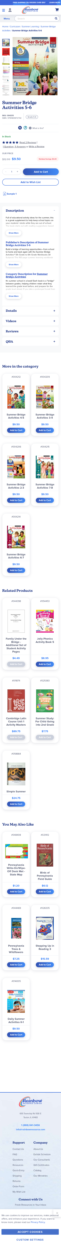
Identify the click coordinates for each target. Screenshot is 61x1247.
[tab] (30, 210)
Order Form (18, 1186)
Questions (18, 1159)
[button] (6, 50)
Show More (14, 233)
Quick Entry (18, 1170)
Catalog (37, 1170)
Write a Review (36, 146)
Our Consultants (41, 1159)
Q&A (9, 341)
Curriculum (15, 26)
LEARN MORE (54, 2)
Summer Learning (30, 26)
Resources (18, 1165)
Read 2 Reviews (28, 142)
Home (5, 26)
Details (11, 311)
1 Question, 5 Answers (14, 146)
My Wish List (19, 1191)
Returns (16, 1181)
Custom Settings (30, 1240)
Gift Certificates (41, 1165)
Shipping (17, 1175)
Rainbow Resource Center (30, 1101)
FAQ (15, 1154)
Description (15, 210)
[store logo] (30, 10)
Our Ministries (40, 1175)
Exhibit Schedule (41, 1154)
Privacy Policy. (38, 1222)
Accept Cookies (30, 1232)
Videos (11, 321)
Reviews (12, 331)
